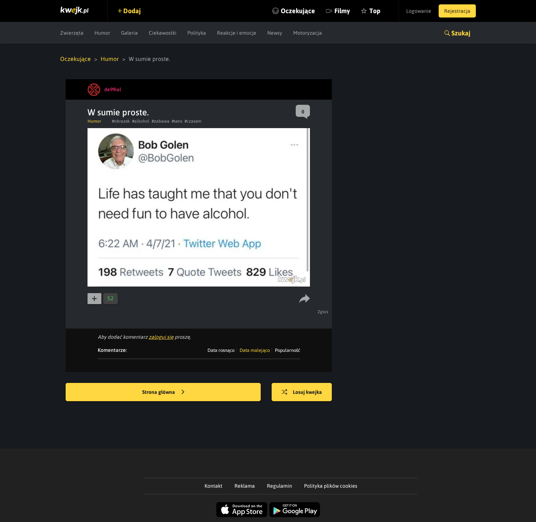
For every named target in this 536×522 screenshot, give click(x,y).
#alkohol (140, 121)
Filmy (342, 11)
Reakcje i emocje (236, 33)
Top (374, 11)
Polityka (196, 33)
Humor (102, 33)
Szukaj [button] (460, 33)
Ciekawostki (162, 33)
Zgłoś (323, 312)
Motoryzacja (307, 33)
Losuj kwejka (307, 392)
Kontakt (213, 486)
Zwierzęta (71, 33)
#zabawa (161, 121)
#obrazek (121, 121)
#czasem (193, 121)
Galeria (129, 33)
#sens (177, 121)
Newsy (274, 33)
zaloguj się (161, 337)
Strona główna (159, 392)
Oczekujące (298, 11)
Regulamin (279, 486)
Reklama (244, 486)
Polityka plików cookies (330, 486)
